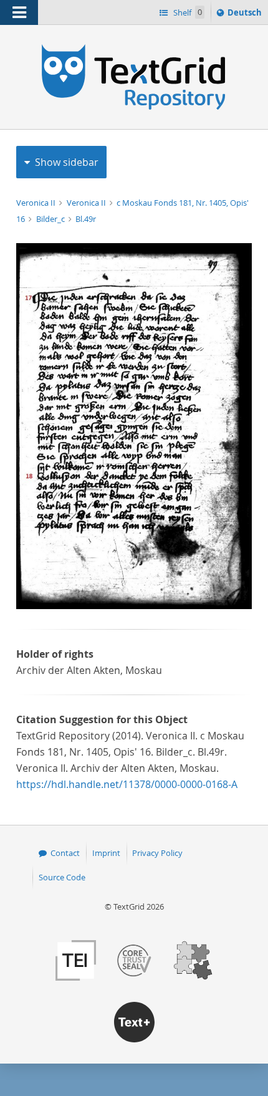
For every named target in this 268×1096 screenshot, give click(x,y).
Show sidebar (66, 162)
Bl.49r (85, 218)
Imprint (106, 852)
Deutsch (246, 15)
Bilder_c (51, 218)
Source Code (62, 877)
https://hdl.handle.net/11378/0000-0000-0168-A (126, 784)
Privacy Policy (157, 852)
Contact (65, 852)
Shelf (186, 12)
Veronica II (36, 202)
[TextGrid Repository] (134, 48)
